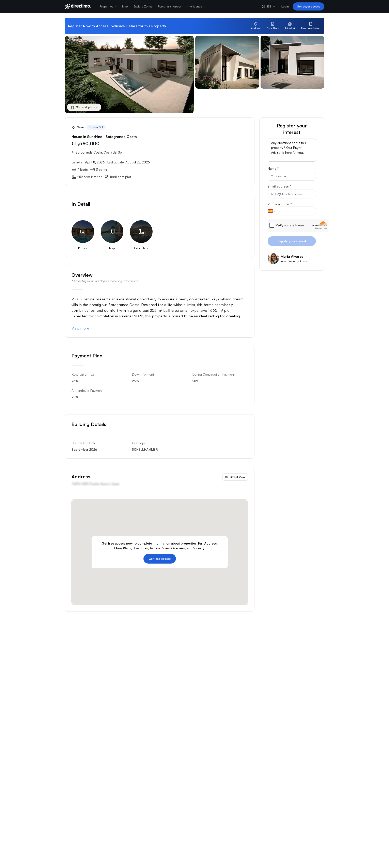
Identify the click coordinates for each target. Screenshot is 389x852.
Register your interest (292, 241)
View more (80, 328)
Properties (106, 6)
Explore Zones (143, 6)
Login (285, 6)
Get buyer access (308, 6)
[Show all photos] (227, 107)
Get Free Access (160, 558)
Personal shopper (169, 6)
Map (125, 6)
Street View (237, 477)
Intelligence (194, 6)
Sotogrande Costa (89, 152)
